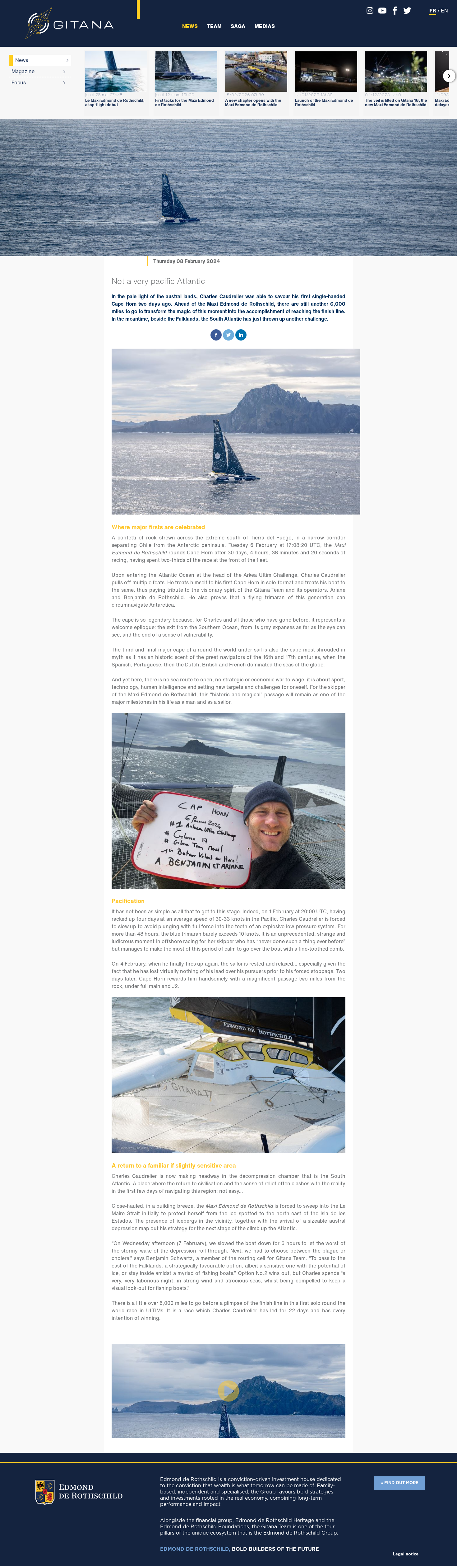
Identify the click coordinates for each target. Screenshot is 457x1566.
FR (432, 10)
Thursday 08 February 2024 (186, 261)
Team (214, 26)
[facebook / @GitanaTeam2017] (393, 11)
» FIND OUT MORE (399, 1483)
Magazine (23, 71)
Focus (19, 82)
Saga (238, 26)
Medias (265, 26)
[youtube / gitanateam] (380, 11)
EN (444, 10)
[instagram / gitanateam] (368, 11)
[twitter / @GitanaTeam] (405, 11)
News (190, 26)
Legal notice (405, 1554)
